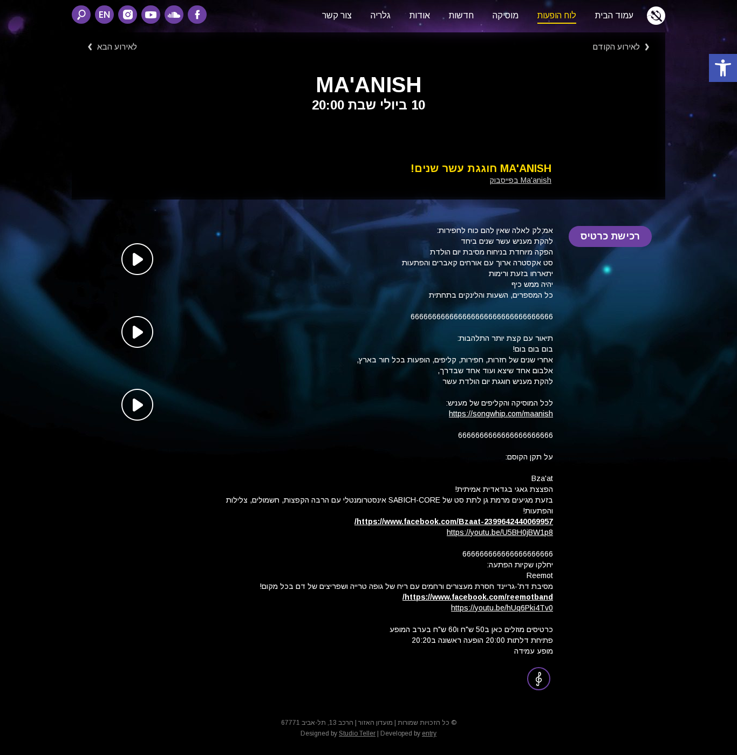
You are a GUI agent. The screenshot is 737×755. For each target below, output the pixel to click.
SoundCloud (174, 14)
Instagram (127, 14)
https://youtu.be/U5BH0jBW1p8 (500, 532)
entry (429, 733)
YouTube (150, 14)
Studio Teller (357, 733)
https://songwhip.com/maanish (501, 413)
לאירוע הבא (117, 46)
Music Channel (538, 678)
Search (81, 14)
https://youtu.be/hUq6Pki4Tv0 (502, 607)
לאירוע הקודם (616, 46)
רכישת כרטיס (610, 236)
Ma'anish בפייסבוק (520, 180)
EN (104, 14)
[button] (723, 68)
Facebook (197, 14)
